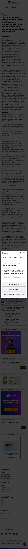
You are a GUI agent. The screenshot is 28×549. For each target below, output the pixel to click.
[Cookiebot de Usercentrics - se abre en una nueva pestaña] (19, 253)
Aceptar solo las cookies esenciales (14, 294)
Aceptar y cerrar (14, 284)
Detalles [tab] (15, 257)
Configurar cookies (13, 289)
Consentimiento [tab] (6, 257)
